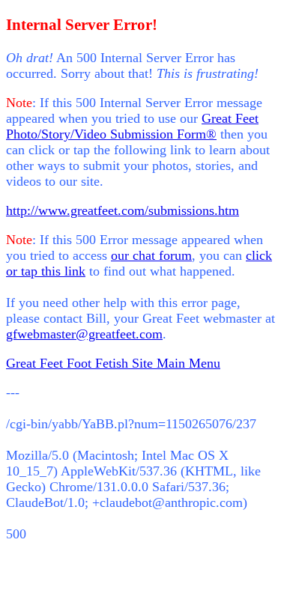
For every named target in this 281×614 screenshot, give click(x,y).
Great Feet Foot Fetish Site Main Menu (113, 363)
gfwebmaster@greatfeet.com (84, 333)
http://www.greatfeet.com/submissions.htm (122, 210)
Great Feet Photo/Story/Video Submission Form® (132, 126)
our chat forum (151, 255)
